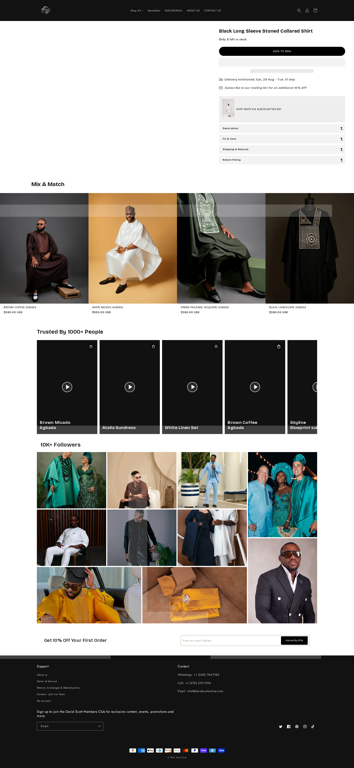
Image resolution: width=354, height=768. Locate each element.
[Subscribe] (99, 726)
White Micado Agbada (107, 307)
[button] (282, 62)
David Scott (181, 757)
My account (43, 701)
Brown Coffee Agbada (20, 307)
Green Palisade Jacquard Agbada (205, 307)
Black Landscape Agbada (287, 307)
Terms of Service (47, 681)
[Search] (299, 10)
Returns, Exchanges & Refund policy (58, 688)
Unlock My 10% (294, 640)
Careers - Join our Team (51, 694)
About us (42, 675)
